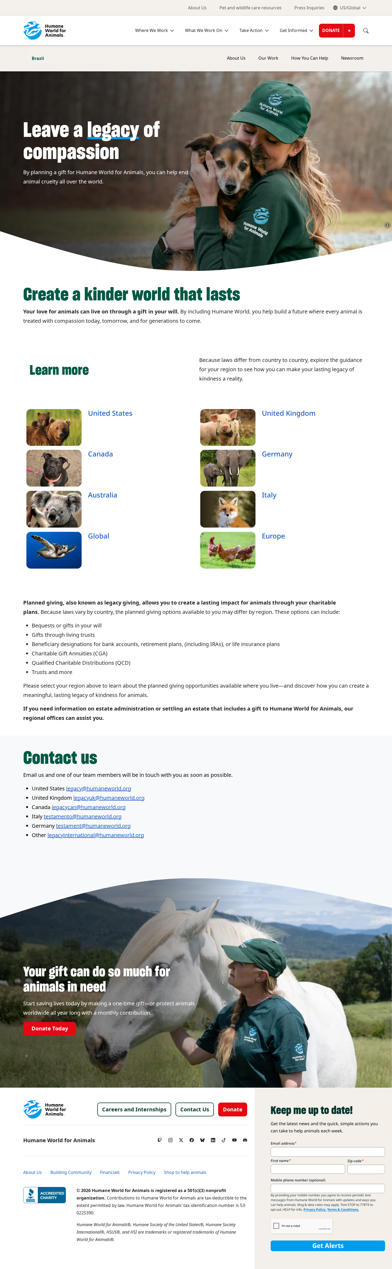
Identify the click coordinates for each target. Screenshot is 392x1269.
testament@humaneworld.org (93, 826)
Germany (277, 454)
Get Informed (293, 30)
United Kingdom (289, 413)
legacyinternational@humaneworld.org (95, 835)
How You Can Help (309, 58)
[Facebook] (192, 1139)
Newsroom (352, 58)
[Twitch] (160, 1139)
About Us (197, 8)
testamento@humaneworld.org (83, 816)
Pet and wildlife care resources (250, 8)
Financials (110, 1172)
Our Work (268, 58)
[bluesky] (202, 1139)
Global (98, 536)
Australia (102, 495)
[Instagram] (170, 1139)
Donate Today (49, 1028)
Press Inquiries (309, 8)
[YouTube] (234, 1139)
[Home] (44, 1109)
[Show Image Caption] (387, 225)
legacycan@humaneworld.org (89, 807)
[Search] (362, 30)
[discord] (245, 1139)
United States (110, 413)
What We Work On (203, 30)
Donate (331, 30)
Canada (100, 454)
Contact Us (194, 1109)
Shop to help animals (185, 1172)
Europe (273, 536)
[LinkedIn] (213, 1139)
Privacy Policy (141, 1172)
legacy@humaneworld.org (98, 788)
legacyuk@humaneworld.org (109, 798)
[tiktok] (224, 1139)
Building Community (70, 1172)
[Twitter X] (181, 1139)
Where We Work (151, 30)
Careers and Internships (134, 1109)
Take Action (251, 30)
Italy (269, 495)
